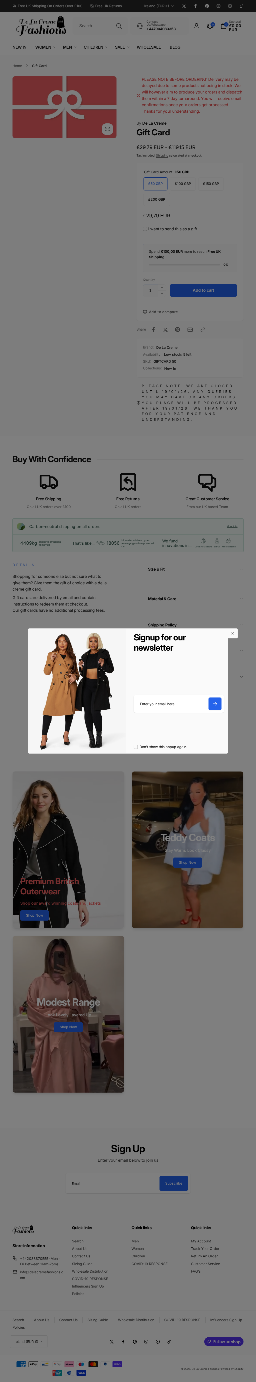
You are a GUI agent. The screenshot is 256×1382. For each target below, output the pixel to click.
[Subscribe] (215, 703)
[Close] (233, 633)
